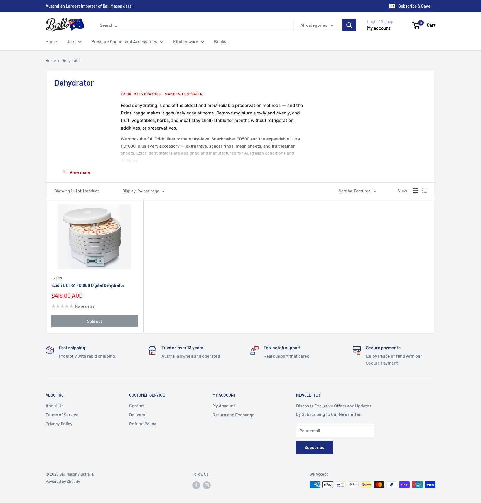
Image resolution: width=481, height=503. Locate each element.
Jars (71, 41)
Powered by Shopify (63, 481)
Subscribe (315, 447)
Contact (137, 405)
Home (51, 41)
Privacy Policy (59, 423)
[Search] (349, 25)
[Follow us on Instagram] (207, 485)
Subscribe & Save (414, 5)
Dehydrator (71, 60)
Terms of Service (62, 414)
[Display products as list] (424, 190)
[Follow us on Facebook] (196, 485)
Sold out (94, 321)
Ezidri (56, 277)
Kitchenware (185, 41)
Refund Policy (142, 423)
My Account (224, 405)
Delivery (137, 414)
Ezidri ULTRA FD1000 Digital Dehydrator (87, 285)
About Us (54, 405)
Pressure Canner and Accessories (124, 41)
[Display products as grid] (415, 190)
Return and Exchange (234, 414)
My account (378, 28)
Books (220, 41)
